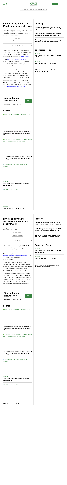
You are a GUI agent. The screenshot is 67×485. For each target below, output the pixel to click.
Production (12, 12)
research (19, 253)
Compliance (45, 12)
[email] (22, 45)
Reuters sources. (25, 56)
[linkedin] (15, 45)
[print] (31, 45)
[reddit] (20, 45)
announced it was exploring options (17, 59)
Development (21, 12)
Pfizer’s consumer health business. (15, 86)
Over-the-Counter (7, 19)
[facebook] (12, 45)
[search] (7, 4)
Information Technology (33, 12)
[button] (4, 4)
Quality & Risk (54, 12)
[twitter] (17, 45)
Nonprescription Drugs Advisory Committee (15, 255)
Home (4, 215)
